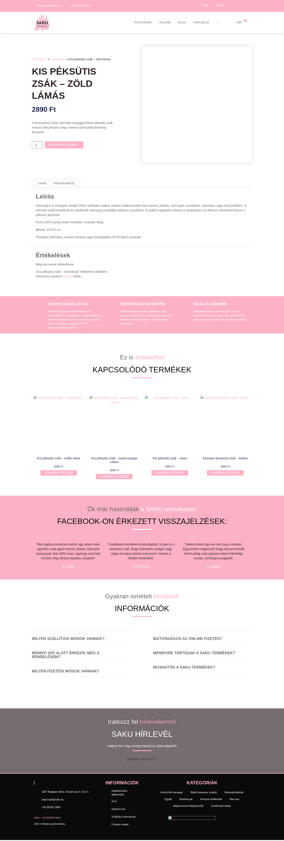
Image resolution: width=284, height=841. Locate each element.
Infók (205, 5)
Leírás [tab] (42, 183)
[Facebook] (237, 5)
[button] (81, 641)
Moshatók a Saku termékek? (184, 667)
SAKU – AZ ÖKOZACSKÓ (47, 817)
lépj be (67, 276)
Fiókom (220, 5)
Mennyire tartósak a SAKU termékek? (194, 653)
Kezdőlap (39, 59)
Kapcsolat (201, 22)
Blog (182, 22)
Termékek (58, 59)
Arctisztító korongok (171, 792)
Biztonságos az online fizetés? (187, 638)
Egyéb (168, 799)
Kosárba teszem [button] (58, 472)
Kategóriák (143, 22)
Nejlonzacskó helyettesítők (188, 805)
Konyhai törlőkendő (211, 799)
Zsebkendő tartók (221, 805)
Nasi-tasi (234, 799)
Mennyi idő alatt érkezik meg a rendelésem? (65, 655)
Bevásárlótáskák (234, 792)
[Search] (212, 22)
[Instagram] (246, 5)
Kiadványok (186, 799)
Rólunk (165, 22)
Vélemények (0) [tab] (64, 183)
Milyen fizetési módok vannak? (65, 671)
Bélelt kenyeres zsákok (204, 792)
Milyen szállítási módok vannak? (68, 638)
